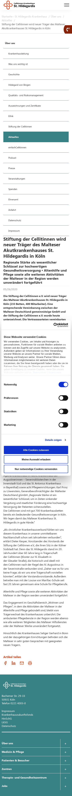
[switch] (63, 398)
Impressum (55, 372)
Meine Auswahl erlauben (36, 459)
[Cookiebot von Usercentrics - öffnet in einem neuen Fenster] (53, 325)
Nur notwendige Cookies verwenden (36, 468)
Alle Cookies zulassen (36, 449)
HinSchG (7, 718)
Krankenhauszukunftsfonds (17, 714)
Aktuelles (7, 20)
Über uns (56, 16)
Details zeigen (53, 440)
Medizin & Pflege (13, 751)
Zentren (7, 769)
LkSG (5, 722)
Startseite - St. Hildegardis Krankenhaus (25, 16)
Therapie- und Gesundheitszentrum (24, 777)
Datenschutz (40, 372)
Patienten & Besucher (15, 760)
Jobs (4, 786)
